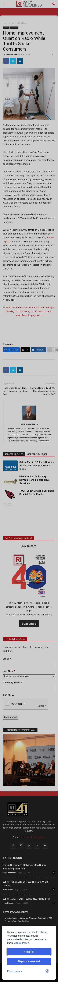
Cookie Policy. (21, 942)
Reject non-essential (29, 961)
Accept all (29, 951)
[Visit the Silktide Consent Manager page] (47, 971)
